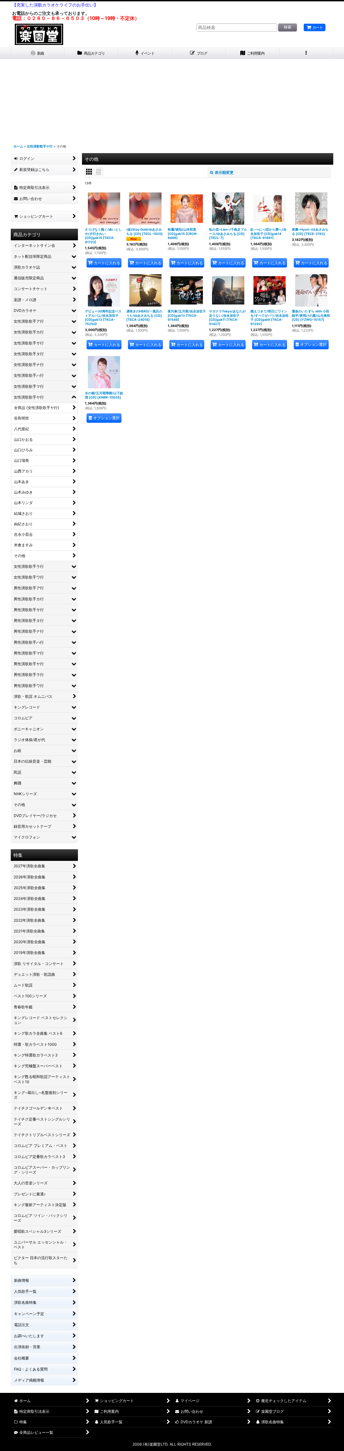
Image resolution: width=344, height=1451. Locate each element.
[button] (306, 53)
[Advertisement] (172, 99)
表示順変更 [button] (224, 172)
